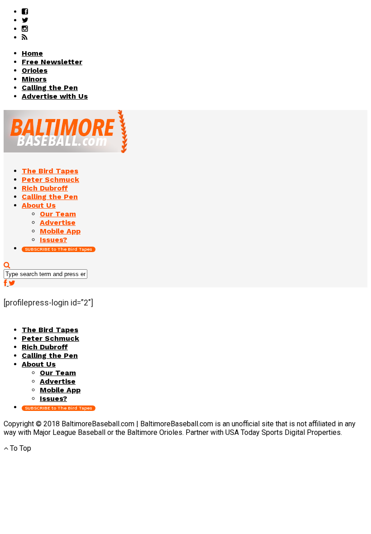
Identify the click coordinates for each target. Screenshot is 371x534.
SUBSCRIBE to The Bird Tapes (58, 249)
